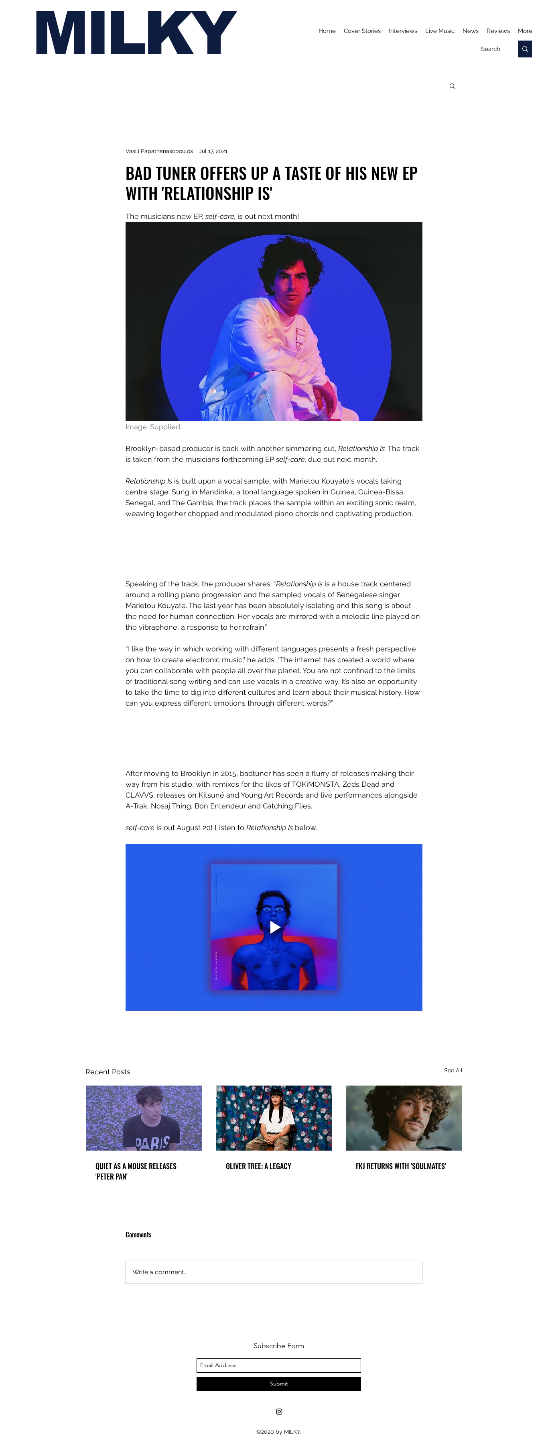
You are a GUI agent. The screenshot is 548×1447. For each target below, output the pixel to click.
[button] (452, 85)
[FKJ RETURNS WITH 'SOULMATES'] (404, 1118)
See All (453, 1070)
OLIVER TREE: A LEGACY (258, 1166)
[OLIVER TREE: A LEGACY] (274, 1118)
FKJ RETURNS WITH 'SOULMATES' (401, 1166)
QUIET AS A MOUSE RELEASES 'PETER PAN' (136, 1171)
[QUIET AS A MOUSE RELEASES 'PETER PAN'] (144, 1118)
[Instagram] (279, 1412)
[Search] (525, 49)
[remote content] (274, 548)
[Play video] (274, 927)
